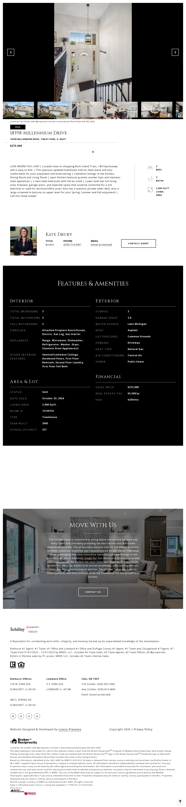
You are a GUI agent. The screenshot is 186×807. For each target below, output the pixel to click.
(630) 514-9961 (73, 244)
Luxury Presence (70, 729)
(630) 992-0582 (106, 684)
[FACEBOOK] (13, 716)
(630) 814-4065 (107, 689)
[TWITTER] (29, 716)
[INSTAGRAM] (21, 716)
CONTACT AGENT (138, 243)
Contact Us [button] (93, 592)
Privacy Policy (143, 729)
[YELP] (37, 716)
